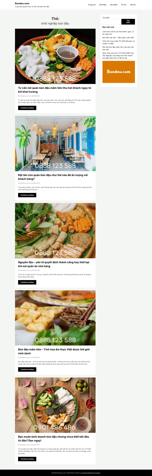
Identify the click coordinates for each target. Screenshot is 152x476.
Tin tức (123, 5)
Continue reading (27, 108)
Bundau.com (22, 3)
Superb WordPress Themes (91, 473)
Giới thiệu (102, 5)
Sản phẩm (113, 5)
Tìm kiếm (106, 18)
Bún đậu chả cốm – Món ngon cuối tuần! (118, 38)
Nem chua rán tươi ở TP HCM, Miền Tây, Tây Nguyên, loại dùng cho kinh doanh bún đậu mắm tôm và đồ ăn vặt (118, 55)
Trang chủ (92, 5)
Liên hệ (132, 5)
